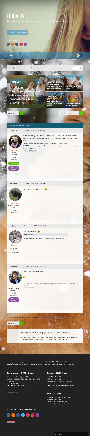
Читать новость (45, 242)
